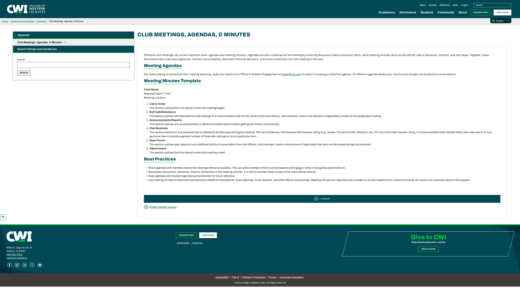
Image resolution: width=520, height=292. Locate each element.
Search (21, 59)
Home (5, 21)
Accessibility (222, 277)
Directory (445, 5)
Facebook (9, 265)
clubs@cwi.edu (291, 74)
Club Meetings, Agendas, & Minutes (39, 42)
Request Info (480, 12)
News (423, 5)
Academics (387, 12)
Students (426, 12)
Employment (183, 243)
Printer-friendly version (162, 206)
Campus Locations (16, 258)
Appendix (41, 21)
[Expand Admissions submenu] (408, 15)
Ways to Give (428, 249)
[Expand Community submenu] (446, 15)
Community (446, 12)
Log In (464, 5)
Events (432, 5)
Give (455, 5)
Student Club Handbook (22, 21)
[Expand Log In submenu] (465, 8)
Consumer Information (292, 277)
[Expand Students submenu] (427, 15)
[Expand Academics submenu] (387, 15)
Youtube (40, 265)
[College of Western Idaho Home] (26, 9)
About (462, 12)
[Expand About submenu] (463, 15)
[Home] (19, 236)
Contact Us (197, 243)
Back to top (3, 217)
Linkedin (25, 265)
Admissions (407, 12)
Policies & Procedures (254, 277)
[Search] (509, 5)
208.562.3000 (14, 254)
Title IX (235, 277)
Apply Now (502, 12)
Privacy (273, 277)
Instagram (17, 265)
